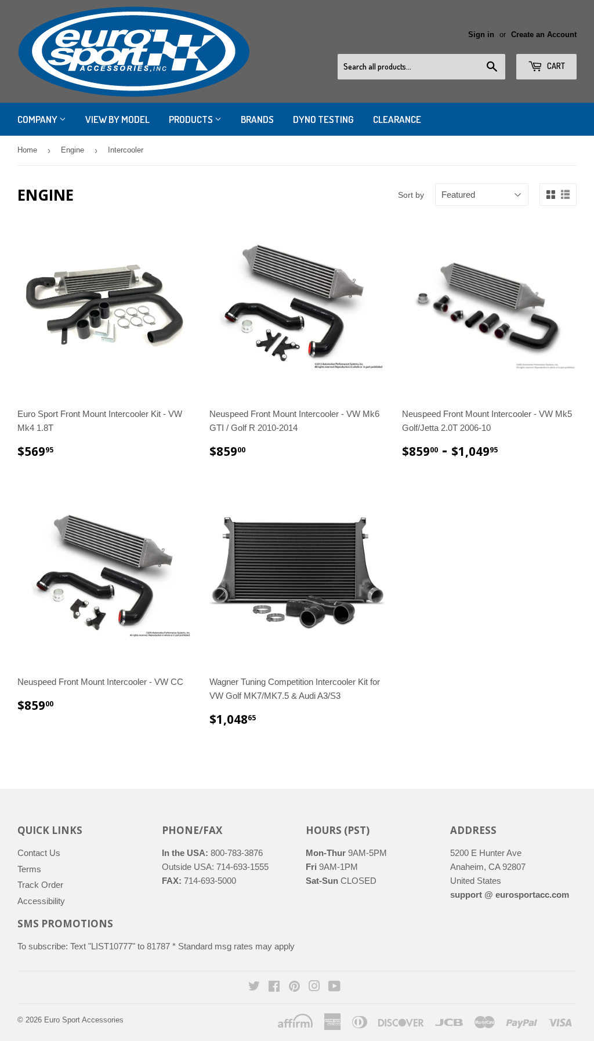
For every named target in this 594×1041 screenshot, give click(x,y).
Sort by (411, 195)
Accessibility (41, 901)
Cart (555, 66)
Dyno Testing (323, 119)
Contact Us (38, 853)
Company (38, 119)
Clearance (397, 119)
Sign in (481, 34)
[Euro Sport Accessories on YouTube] (334, 987)
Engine (72, 150)
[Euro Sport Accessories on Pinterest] (294, 987)
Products (192, 119)
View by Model (117, 119)
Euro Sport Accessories (84, 1019)
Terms (29, 869)
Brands (257, 119)
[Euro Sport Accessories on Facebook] (274, 987)
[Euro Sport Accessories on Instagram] (314, 987)
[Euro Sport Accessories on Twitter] (254, 987)
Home (27, 150)
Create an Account (544, 34)
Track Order (40, 885)
